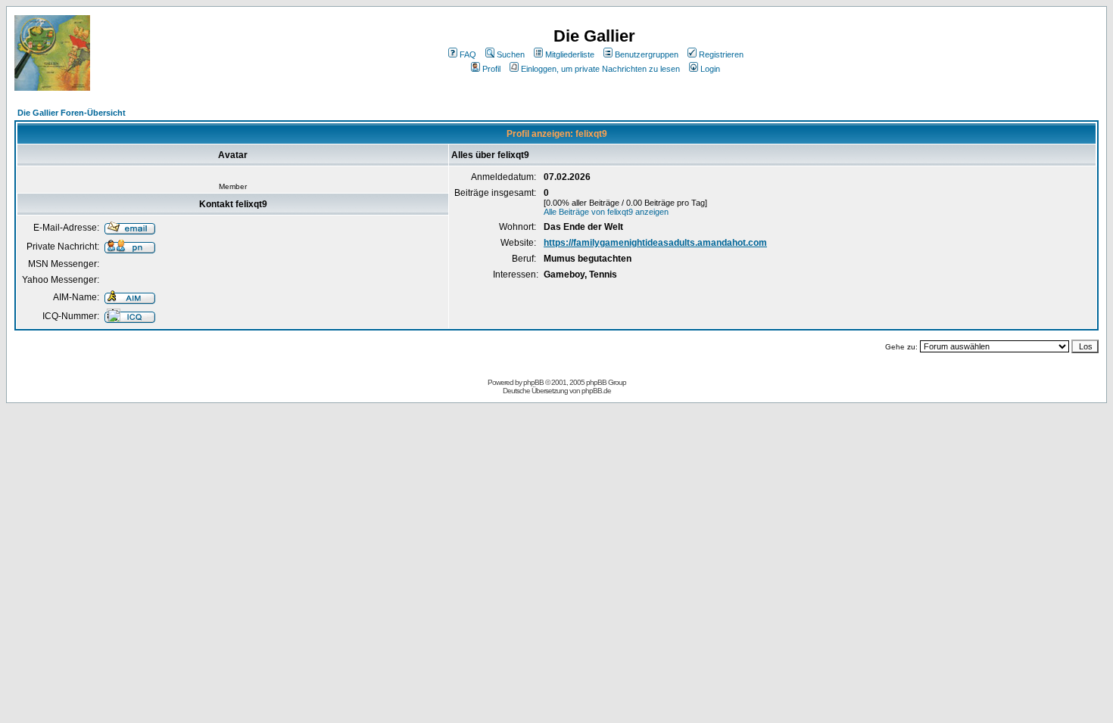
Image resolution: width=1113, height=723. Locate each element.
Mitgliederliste (569, 54)
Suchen (511, 54)
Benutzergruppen (646, 54)
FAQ (468, 54)
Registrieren (721, 54)
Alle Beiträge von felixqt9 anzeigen (606, 211)
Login (710, 68)
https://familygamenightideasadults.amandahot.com (655, 242)
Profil (491, 68)
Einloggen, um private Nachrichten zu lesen (600, 68)
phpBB (533, 382)
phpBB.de (596, 390)
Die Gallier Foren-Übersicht (71, 112)
